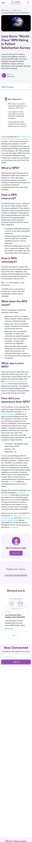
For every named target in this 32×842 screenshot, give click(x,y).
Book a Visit (16, 553)
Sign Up (16, 662)
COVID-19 (12, 482)
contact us (14, 527)
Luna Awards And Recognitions (16, 575)
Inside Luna (16, 10)
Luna (10, 74)
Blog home (5, 10)
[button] (3, 2)
